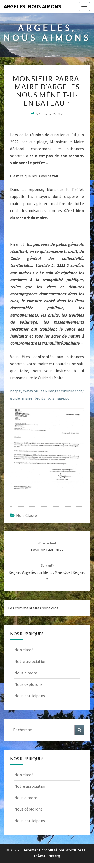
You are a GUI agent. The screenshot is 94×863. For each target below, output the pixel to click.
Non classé (26, 515)
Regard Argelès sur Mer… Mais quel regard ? (47, 572)
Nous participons (29, 695)
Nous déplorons (28, 684)
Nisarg (54, 856)
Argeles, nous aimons (32, 6)
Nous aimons (26, 672)
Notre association (30, 661)
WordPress (76, 850)
